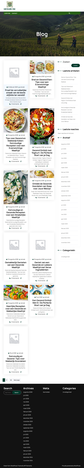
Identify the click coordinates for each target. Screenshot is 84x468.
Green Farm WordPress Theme (13, 466)
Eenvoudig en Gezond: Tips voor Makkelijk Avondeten (16, 358)
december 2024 (65, 238)
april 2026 (64, 163)
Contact (14, 13)
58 (11, 380)
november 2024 (65, 242)
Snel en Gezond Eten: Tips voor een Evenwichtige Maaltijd (42, 83)
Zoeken (66, 61)
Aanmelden (46, 392)
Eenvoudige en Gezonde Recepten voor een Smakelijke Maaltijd (16, 213)
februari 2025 (65, 228)
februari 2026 (65, 172)
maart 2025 (64, 224)
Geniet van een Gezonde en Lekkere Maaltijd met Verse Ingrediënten (42, 266)
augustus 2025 (65, 200)
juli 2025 (63, 205)
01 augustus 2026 (13, 303)
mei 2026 (64, 158)
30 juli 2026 (13, 353)
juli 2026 (63, 149)
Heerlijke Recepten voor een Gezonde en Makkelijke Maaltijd (15, 308)
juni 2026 (64, 153)
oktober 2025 (65, 191)
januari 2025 (64, 233)
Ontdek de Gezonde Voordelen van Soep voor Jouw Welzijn (42, 186)
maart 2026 (64, 167)
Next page (17, 380)
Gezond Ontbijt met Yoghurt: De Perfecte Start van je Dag (42, 153)
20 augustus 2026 (39, 77)
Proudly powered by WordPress (71, 466)
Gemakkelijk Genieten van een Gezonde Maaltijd (15, 265)
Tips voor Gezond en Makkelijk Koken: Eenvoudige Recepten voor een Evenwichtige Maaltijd (16, 144)
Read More (15, 72)
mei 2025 (64, 214)
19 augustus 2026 (13, 135)
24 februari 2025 (13, 87)
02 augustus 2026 (39, 259)
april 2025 (64, 219)
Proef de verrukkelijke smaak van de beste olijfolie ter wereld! (15, 92)
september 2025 (66, 196)
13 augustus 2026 (39, 181)
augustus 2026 (65, 144)
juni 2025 (64, 210)
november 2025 (65, 186)
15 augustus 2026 (13, 207)
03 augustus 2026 (13, 259)
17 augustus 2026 (39, 147)
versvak (22, 87)
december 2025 (65, 181)
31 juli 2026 (39, 297)
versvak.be (9, 8)
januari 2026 (64, 177)
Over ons (7, 13)
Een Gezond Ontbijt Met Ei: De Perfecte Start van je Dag (42, 303)
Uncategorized (65, 257)
